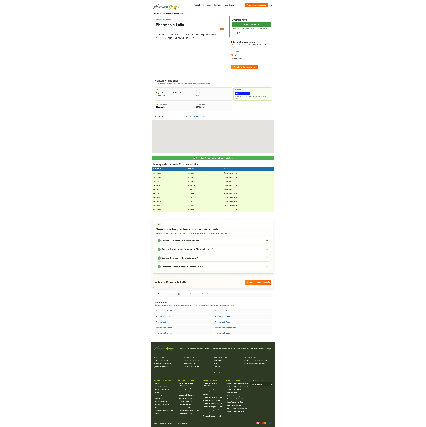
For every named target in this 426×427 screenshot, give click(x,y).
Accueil (197, 5)
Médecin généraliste (162, 386)
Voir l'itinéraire (161, 95)
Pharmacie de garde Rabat (212, 389)
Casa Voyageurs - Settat (235, 411)
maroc (157, 383)
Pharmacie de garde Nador (212, 416)
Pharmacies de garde (191, 367)
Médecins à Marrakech (187, 395)
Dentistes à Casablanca (187, 401)
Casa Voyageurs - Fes (235, 402)
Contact (217, 367)
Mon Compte (230, 5)
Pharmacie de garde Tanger (213, 397)
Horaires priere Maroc (191, 360)
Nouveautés (207, 5)
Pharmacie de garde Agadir (212, 403)
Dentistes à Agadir (185, 404)
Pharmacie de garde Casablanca (210, 384)
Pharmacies (165, 14)
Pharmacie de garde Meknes (213, 413)
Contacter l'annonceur (166, 294)
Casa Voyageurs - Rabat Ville (237, 383)
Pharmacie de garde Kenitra (213, 410)
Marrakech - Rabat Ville (235, 399)
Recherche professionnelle (163, 363)
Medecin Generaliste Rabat (164, 410)
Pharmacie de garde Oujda (212, 407)
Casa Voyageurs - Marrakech (237, 386)
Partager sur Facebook (189, 294)
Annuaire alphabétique (161, 360)
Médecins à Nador (185, 414)
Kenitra (198, 93)
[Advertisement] (190, 55)
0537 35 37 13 (252, 24)
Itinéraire (234, 47)
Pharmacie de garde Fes (211, 400)
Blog (215, 363)
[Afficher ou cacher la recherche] (271, 5)
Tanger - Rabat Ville (234, 389)
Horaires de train (190, 363)
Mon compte (218, 360)
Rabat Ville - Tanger (234, 396)
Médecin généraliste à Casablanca (186, 384)
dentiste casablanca (162, 404)
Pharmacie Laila (177, 14)
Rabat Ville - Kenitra (234, 405)
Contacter (242, 33)
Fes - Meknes (232, 393)
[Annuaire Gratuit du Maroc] (173, 6)
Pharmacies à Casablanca (188, 392)
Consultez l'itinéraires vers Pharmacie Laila (214, 158)
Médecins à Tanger (185, 398)
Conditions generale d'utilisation (255, 360)
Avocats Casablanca (162, 389)
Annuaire (156, 14)
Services (217, 5)
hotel (156, 407)
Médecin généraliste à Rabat (189, 389)
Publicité (217, 370)
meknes (157, 414)
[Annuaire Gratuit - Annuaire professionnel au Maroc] (166, 348)
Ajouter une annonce (161, 367)
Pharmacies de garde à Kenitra (194, 117)
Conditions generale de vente (254, 363)
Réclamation (205, 294)
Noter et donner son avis (246, 67)
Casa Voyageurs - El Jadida (237, 408)
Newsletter (218, 373)
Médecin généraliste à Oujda (189, 410)
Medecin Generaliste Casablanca (162, 397)
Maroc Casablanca (161, 401)
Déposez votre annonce (257, 5)
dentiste (157, 393)
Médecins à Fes (184, 407)
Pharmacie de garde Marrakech (210, 393)
